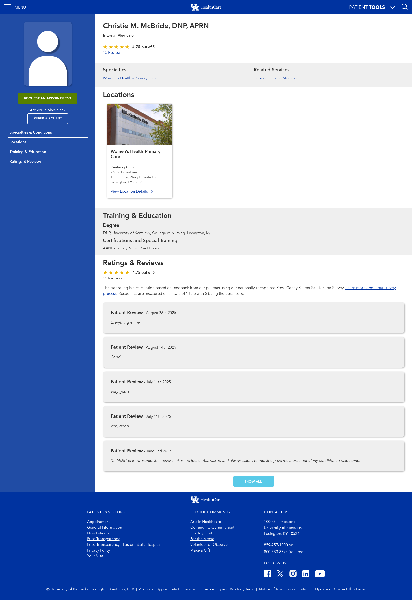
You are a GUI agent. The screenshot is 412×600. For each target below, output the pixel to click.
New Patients (98, 533)
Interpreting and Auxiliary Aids (227, 589)
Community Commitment (212, 528)
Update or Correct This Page (340, 589)
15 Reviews (112, 53)
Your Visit (95, 556)
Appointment (98, 522)
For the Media (202, 539)
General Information (104, 528)
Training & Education (28, 152)
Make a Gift (200, 551)
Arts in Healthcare (205, 522)
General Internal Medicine (276, 78)
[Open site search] (405, 7)
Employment (201, 533)
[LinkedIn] (305, 574)
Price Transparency (103, 539)
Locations (18, 142)
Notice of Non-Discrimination (284, 589)
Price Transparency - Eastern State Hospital (124, 545)
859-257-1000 (276, 545)
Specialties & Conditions (31, 132)
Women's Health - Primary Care (130, 78)
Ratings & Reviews (25, 162)
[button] (15, 7)
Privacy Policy (98, 551)
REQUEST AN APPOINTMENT (47, 98)
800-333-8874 (276, 552)
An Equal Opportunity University (167, 589)
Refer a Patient (48, 118)
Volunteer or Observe (209, 545)
